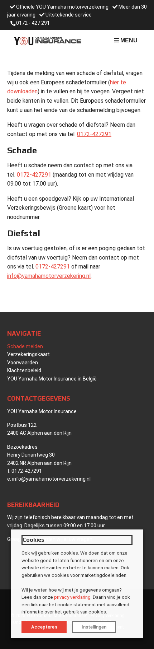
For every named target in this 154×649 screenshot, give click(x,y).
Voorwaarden (22, 362)
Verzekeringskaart (28, 354)
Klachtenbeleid (24, 370)
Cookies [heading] (33, 539)
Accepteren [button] (44, 627)
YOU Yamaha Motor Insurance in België (52, 379)
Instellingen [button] (94, 627)
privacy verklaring (72, 597)
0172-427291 (94, 134)
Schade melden (25, 346)
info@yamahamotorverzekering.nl (49, 275)
